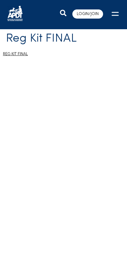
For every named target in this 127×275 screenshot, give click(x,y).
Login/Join (88, 14)
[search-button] (63, 13)
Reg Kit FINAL (15, 54)
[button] (114, 15)
